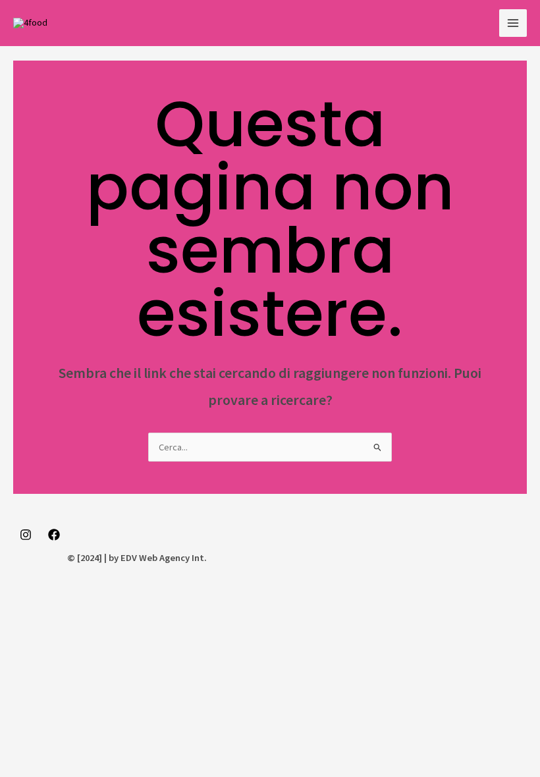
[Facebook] (54, 535)
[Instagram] (26, 535)
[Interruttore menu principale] (513, 23)
